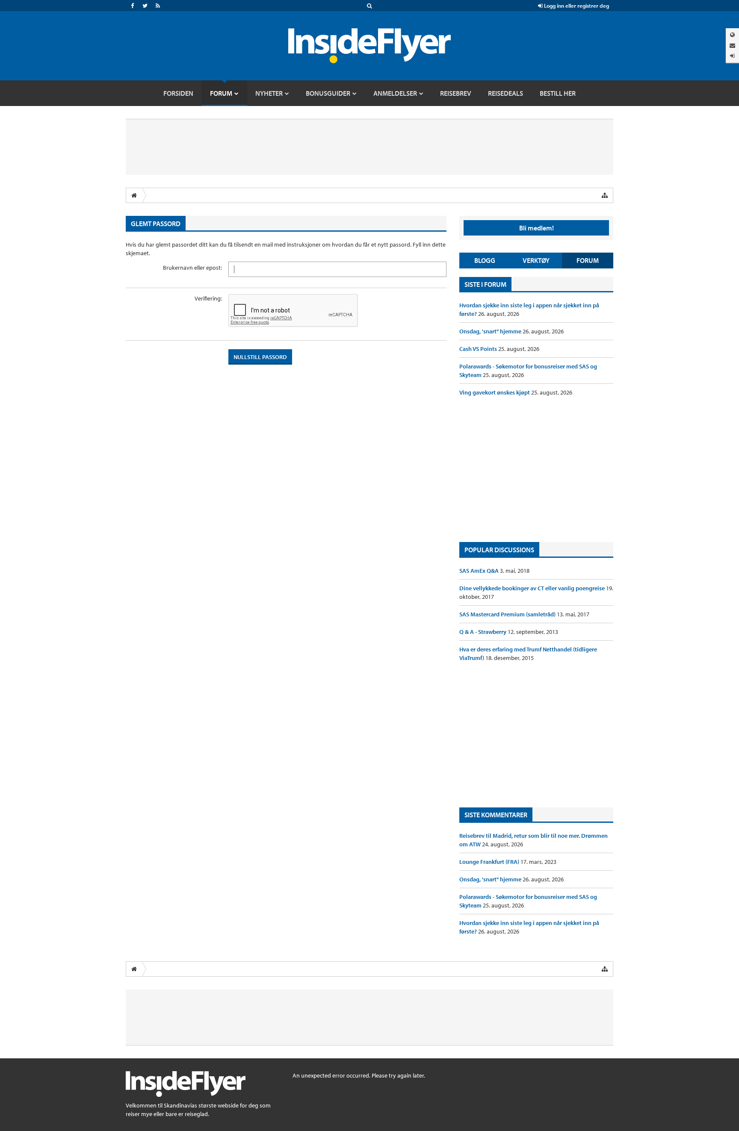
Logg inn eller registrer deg (576, 5)
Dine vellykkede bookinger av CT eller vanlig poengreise (532, 588)
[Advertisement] (536, 469)
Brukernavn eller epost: (192, 267)
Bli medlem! (536, 228)
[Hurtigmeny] (605, 195)
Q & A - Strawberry (483, 632)
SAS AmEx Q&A (479, 570)
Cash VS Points (478, 349)
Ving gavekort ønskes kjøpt (495, 392)
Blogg (484, 260)
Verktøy (536, 260)
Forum (587, 260)
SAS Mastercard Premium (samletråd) (508, 614)
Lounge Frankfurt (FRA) (489, 862)
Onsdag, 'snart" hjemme (491, 331)
